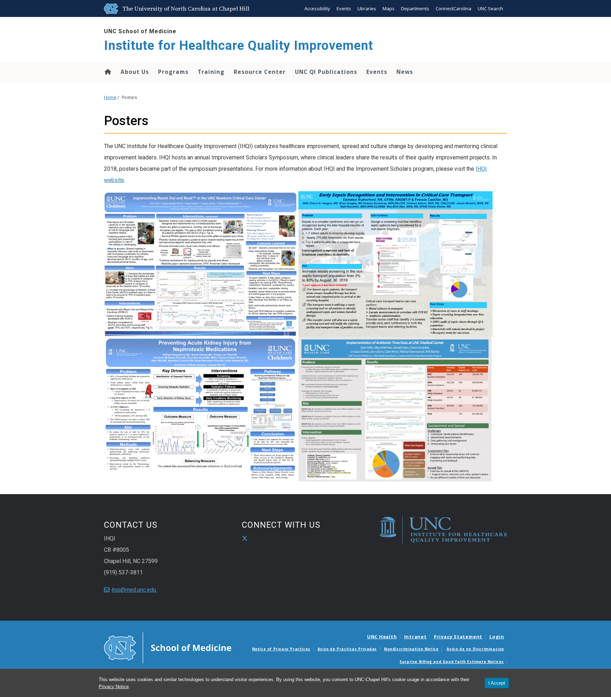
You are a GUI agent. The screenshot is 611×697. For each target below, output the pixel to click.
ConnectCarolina (453, 8)
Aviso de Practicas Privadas (347, 648)
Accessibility (317, 8)
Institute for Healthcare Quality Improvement (238, 45)
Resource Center (260, 72)
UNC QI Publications (326, 72)
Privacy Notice (114, 686)
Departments (415, 8)
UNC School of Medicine (140, 31)
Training (211, 72)
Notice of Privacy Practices (281, 648)
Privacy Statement (458, 636)
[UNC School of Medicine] (167, 647)
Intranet (415, 636)
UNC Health (382, 636)
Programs (173, 72)
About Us (135, 72)
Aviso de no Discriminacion (475, 648)
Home (107, 71)
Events (344, 8)
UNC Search (490, 8)
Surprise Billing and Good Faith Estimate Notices (452, 661)
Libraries (366, 8)
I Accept (496, 683)
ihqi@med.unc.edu (134, 589)
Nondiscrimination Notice (411, 648)
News (404, 72)
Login (496, 636)
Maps (389, 8)
